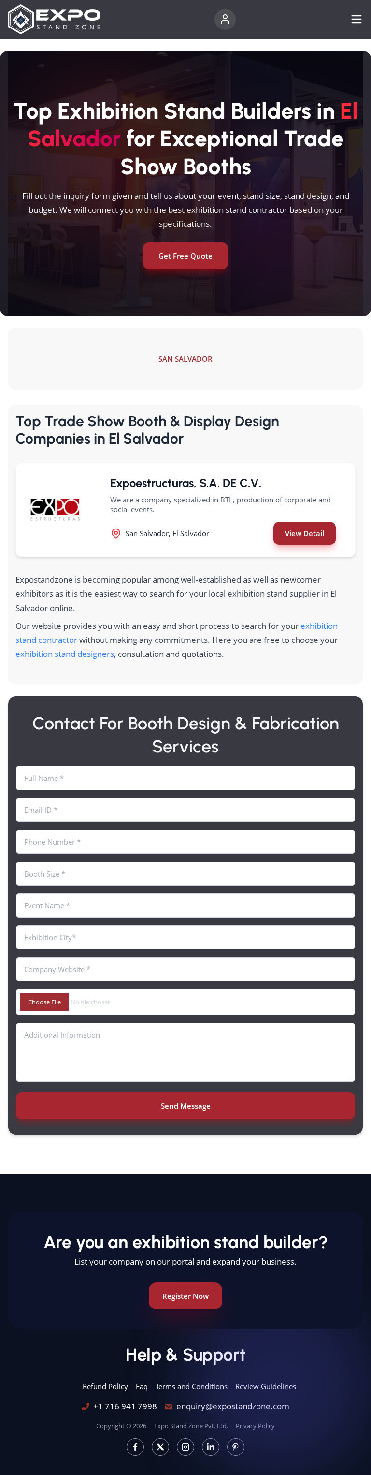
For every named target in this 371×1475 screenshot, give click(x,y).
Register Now (185, 1296)
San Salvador (185, 358)
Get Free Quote (185, 256)
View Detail (304, 533)
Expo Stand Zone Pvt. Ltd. (191, 1425)
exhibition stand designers (64, 653)
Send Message (186, 1106)
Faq (142, 1386)
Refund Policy (105, 1386)
